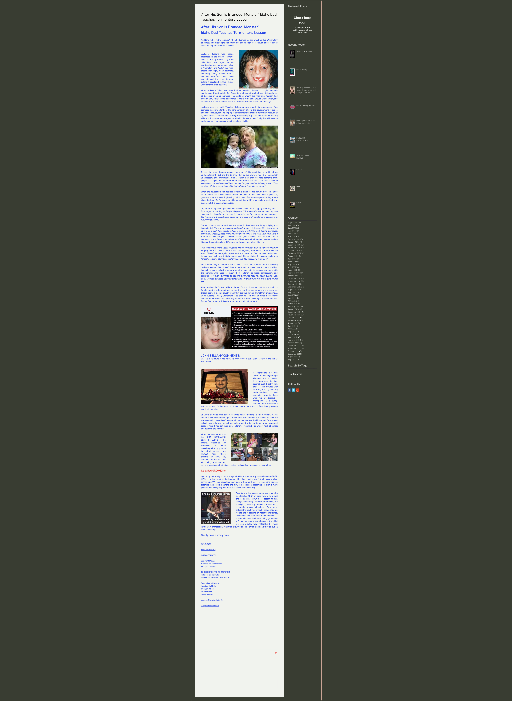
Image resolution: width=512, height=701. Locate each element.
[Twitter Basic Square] (293, 390)
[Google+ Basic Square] (297, 390)
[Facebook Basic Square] (289, 390)
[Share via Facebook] (202, 645)
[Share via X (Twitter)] (209, 645)
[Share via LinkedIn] (215, 645)
